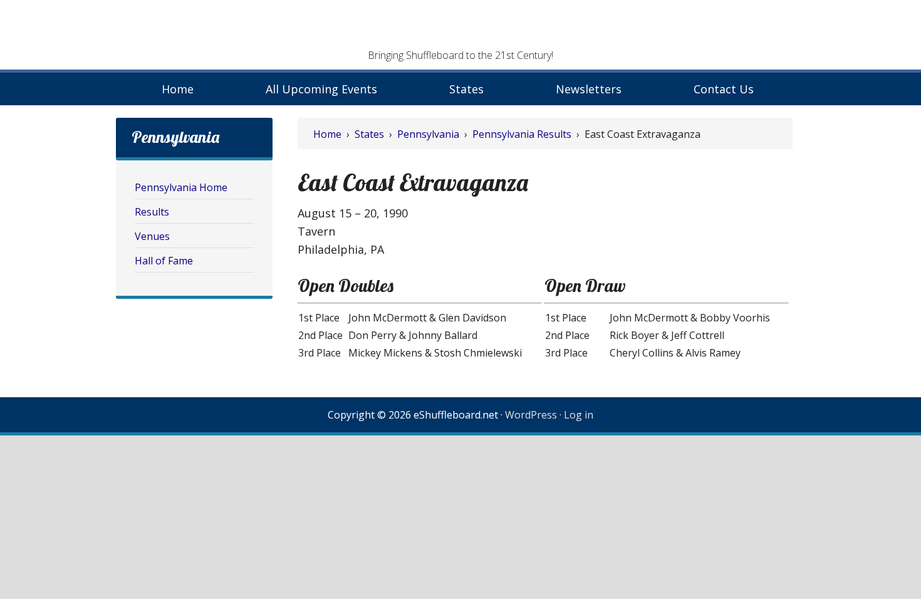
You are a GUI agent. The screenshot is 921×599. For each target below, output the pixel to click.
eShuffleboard (460, 28)
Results (152, 212)
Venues (152, 236)
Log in (578, 415)
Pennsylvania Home (181, 187)
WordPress (531, 415)
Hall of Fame (164, 261)
